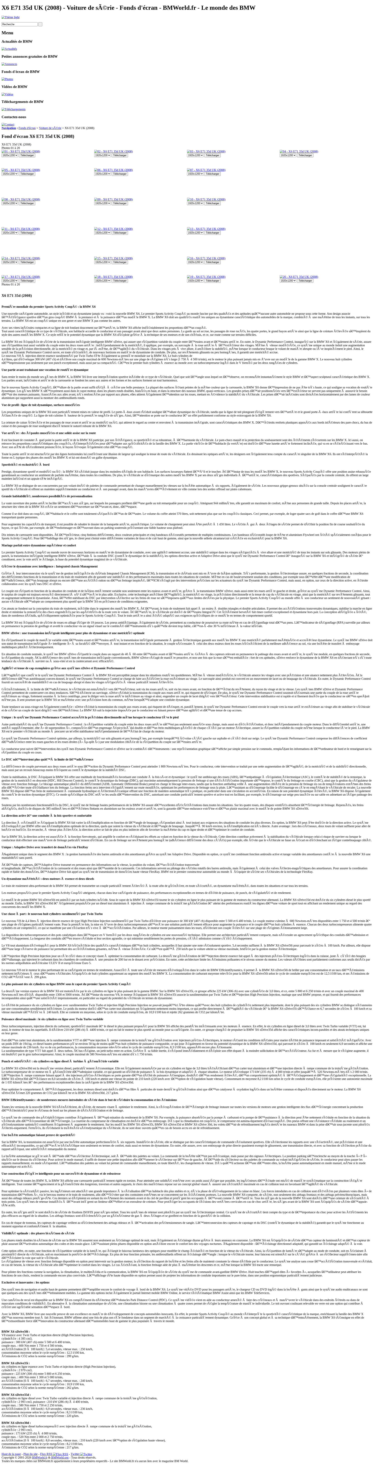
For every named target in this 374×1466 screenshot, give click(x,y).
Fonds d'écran (27, 128)
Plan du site (30, 1454)
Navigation (9, 128)
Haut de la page (11, 1454)
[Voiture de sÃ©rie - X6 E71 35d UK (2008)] (21, 151)
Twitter (75, 1454)
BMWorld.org (60, 1457)
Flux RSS (46, 1454)
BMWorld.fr (39, 1457)
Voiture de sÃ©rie (50, 128)
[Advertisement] (295, 215)
